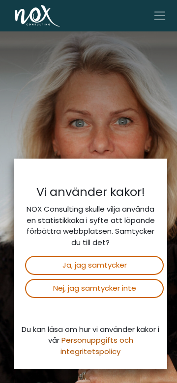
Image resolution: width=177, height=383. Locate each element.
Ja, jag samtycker (94, 265)
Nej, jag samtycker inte (94, 288)
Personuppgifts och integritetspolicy (96, 345)
